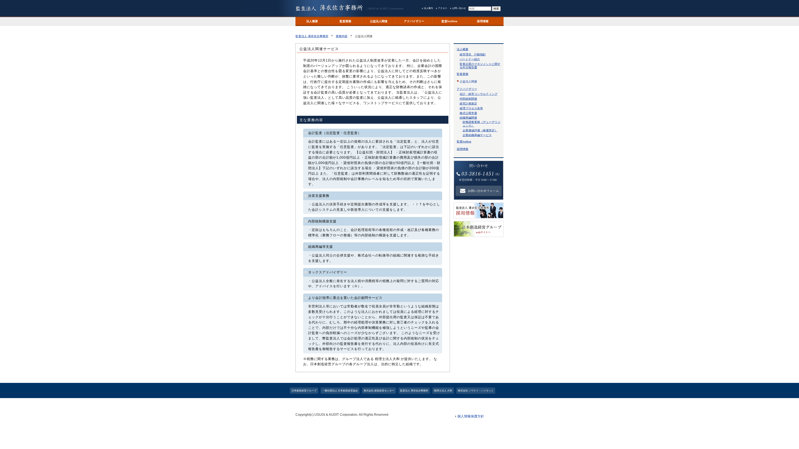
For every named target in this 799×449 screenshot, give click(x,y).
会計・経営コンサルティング (479, 94)
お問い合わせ (459, 8)
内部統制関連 (468, 98)
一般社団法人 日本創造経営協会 (340, 390)
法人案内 (428, 8)
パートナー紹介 (470, 59)
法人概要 (312, 21)
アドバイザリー (414, 21)
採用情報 (483, 21)
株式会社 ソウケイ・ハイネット (476, 390)
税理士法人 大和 (443, 390)
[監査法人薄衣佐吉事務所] (353, 14)
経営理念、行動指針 (473, 54)
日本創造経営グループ (304, 390)
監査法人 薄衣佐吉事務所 (311, 36)
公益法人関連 (378, 21)
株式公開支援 (468, 113)
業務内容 (341, 36)
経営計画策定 (468, 103)
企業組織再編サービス (477, 135)
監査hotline (449, 21)
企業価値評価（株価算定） (480, 130)
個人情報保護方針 (470, 416)
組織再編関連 (468, 117)
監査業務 (345, 21)
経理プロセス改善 (471, 108)
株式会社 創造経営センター (379, 390)
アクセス (442, 8)
